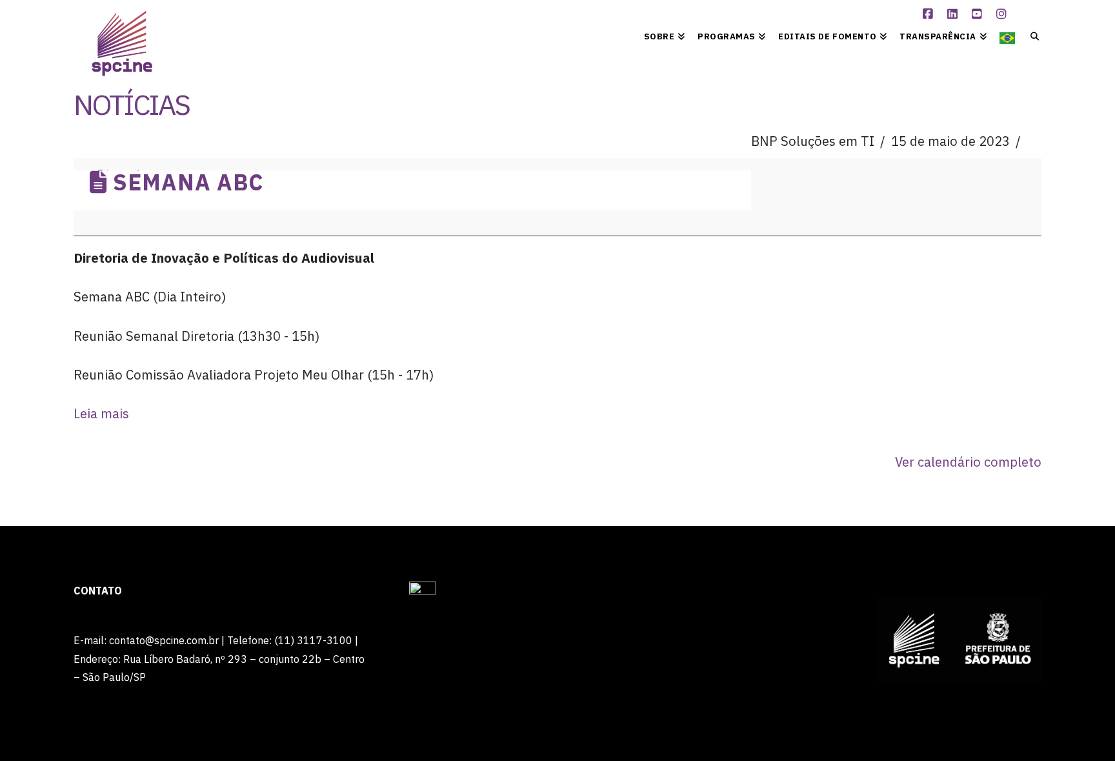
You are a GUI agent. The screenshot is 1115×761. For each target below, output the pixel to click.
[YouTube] (979, 14)
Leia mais (101, 413)
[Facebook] (929, 14)
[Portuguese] (1007, 35)
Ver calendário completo (968, 462)
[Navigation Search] (1031, 35)
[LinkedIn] (954, 14)
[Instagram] (1003, 14)
